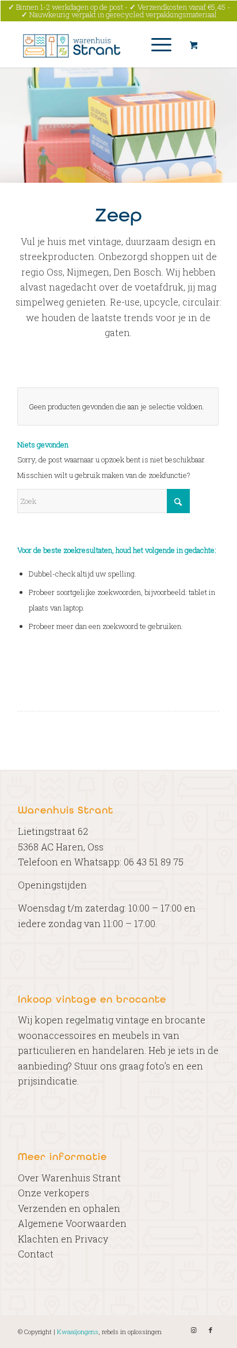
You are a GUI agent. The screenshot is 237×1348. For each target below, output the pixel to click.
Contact (35, 1254)
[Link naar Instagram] (193, 1330)
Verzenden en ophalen (69, 1208)
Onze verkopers (53, 1193)
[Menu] (155, 44)
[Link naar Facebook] (210, 1330)
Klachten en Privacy (63, 1239)
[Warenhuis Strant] (98, 44)
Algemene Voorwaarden (72, 1223)
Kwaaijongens (77, 1331)
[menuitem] (159, 44)
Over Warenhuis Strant (69, 1178)
